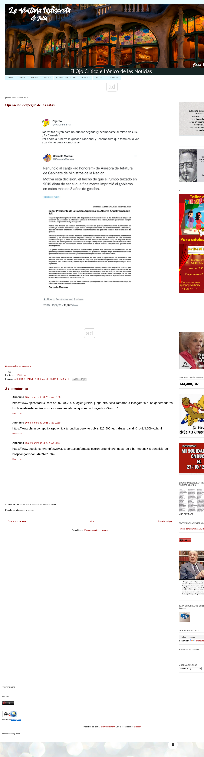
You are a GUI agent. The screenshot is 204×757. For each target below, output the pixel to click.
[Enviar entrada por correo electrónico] (9, 372)
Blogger (137, 727)
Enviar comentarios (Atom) (96, 530)
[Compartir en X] (79, 379)
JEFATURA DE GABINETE (58, 379)
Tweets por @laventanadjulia (191, 529)
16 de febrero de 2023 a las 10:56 (42, 397)
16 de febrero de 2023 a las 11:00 (42, 443)
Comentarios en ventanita (18, 366)
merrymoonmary (108, 727)
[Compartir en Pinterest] (84, 379)
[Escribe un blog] (76, 379)
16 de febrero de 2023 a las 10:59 (42, 422)
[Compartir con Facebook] (82, 379)
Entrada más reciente (16, 521)
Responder (17, 413)
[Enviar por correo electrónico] (73, 379)
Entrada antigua (165, 521)
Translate (200, 641)
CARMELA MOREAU (36, 379)
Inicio (92, 521)
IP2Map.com (16, 720)
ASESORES (19, 379)
